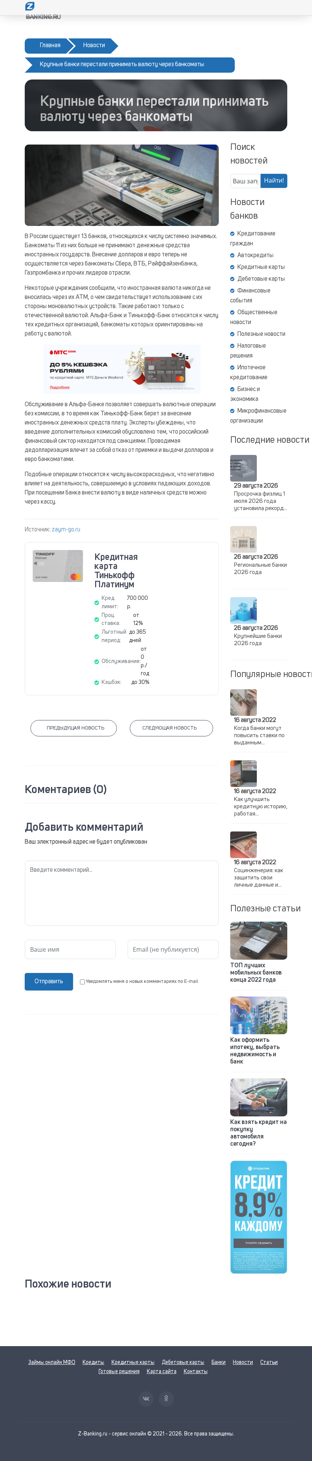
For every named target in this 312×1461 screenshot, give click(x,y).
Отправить (49, 982)
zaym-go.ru (66, 530)
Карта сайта (162, 1371)
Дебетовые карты (261, 279)
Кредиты (93, 1362)
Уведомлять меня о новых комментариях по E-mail (142, 981)
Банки (219, 1362)
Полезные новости (261, 334)
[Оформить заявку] (258, 1217)
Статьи (269, 1362)
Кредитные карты (261, 267)
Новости (243, 1362)
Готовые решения (119, 1371)
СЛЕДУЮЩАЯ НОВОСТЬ (169, 728)
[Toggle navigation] (282, 8)
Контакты (196, 1371)
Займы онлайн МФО (51, 1362)
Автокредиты (255, 256)
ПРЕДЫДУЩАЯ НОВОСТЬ (75, 728)
